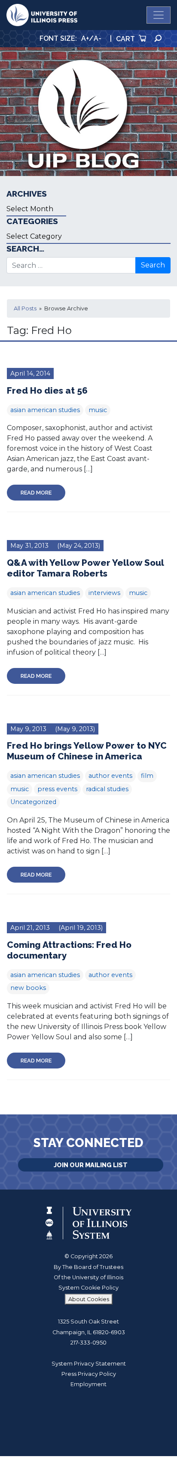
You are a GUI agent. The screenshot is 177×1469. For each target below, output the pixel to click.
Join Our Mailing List (91, 1165)
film (147, 776)
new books (28, 988)
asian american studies (45, 410)
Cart (126, 39)
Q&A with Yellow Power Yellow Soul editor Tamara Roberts (85, 568)
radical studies (107, 789)
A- (97, 38)
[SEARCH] (158, 38)
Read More (36, 492)
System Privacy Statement (89, 1363)
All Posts (25, 308)
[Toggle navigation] (158, 15)
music (97, 410)
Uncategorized (33, 802)
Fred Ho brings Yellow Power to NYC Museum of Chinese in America (87, 751)
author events (110, 776)
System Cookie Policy (88, 1287)
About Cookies (88, 1299)
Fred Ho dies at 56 (47, 390)
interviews (104, 593)
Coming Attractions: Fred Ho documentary (69, 950)
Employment (88, 1384)
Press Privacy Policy (88, 1374)
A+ (85, 38)
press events (57, 789)
